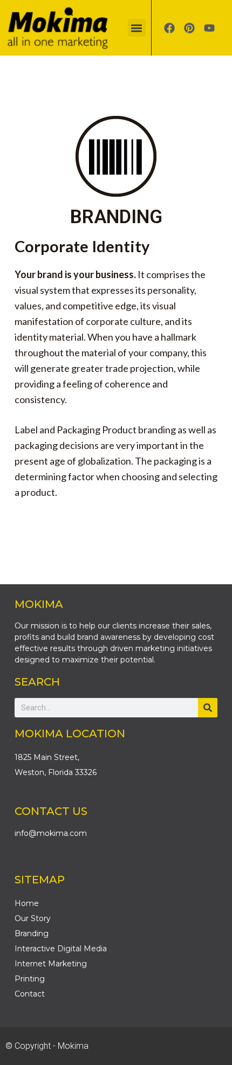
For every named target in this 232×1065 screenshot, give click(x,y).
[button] (137, 28)
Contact (30, 994)
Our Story (33, 918)
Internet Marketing (51, 964)
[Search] (207, 707)
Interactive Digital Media (61, 948)
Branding (32, 933)
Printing (30, 979)
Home (27, 903)
